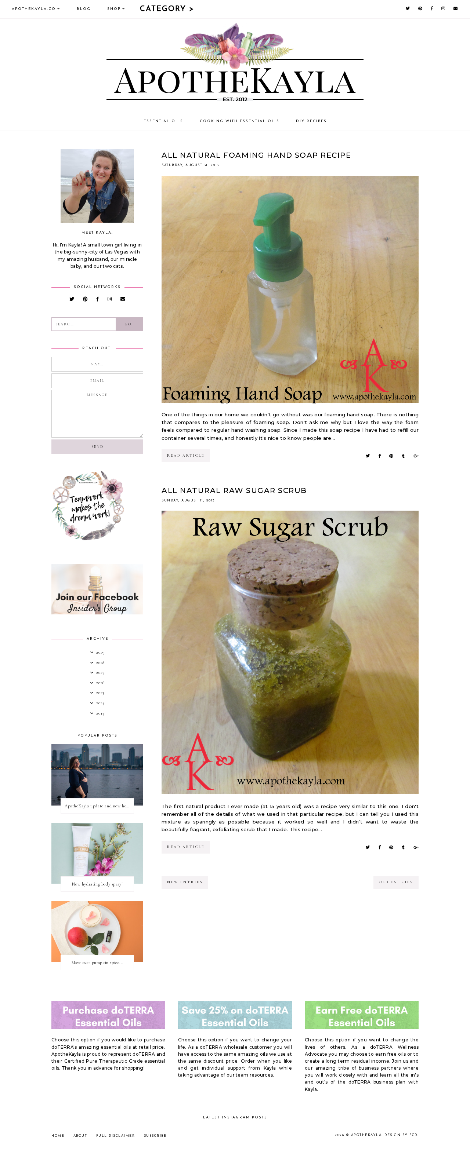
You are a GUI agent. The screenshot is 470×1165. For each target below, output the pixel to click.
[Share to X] (368, 456)
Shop (114, 9)
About (80, 1135)
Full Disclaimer (115, 1135)
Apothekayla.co (34, 9)
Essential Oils (163, 121)
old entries (396, 882)
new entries (185, 882)
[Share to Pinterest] (391, 456)
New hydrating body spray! (97, 884)
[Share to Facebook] (380, 456)
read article (186, 455)
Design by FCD (400, 1135)
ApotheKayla (366, 1135)
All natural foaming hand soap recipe (256, 155)
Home (57, 1135)
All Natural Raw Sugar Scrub (234, 490)
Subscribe (155, 1135)
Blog (84, 9)
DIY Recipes (311, 121)
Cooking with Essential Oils (239, 121)
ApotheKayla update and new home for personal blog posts (99, 805)
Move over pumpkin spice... (97, 962)
